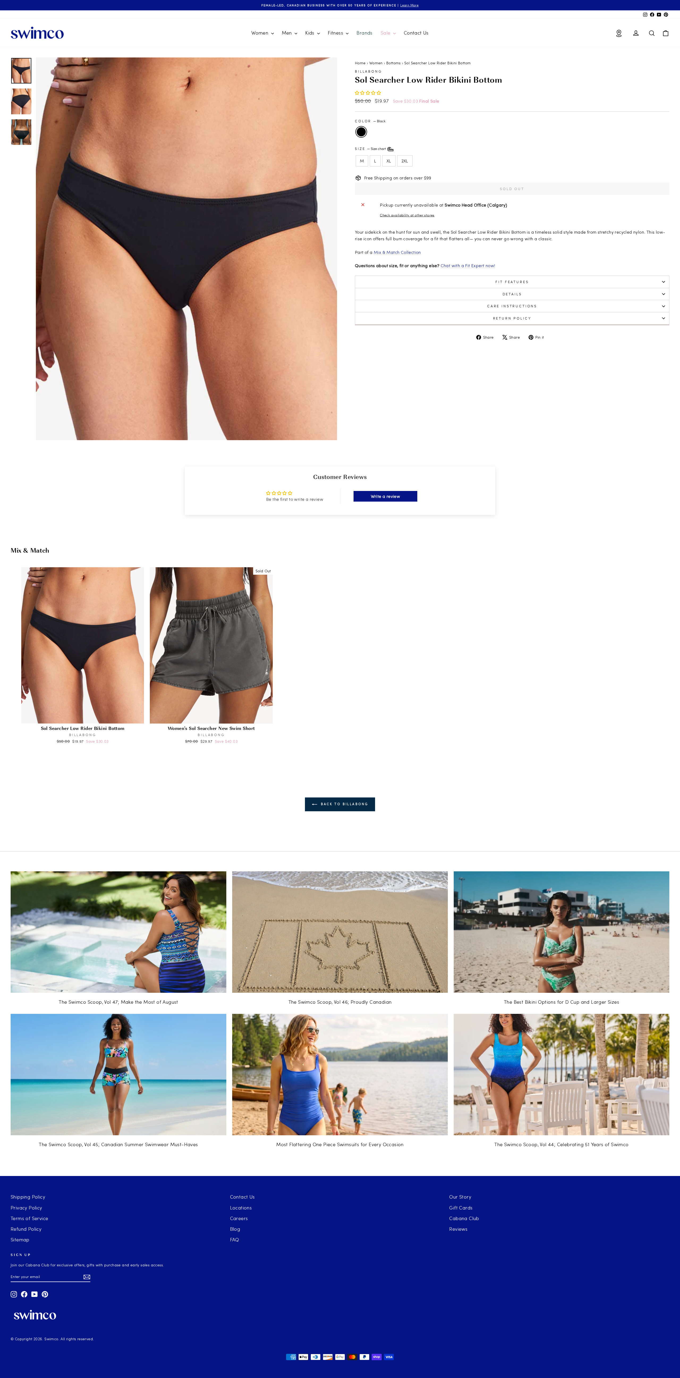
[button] (368, 92)
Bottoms (393, 62)
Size (371, 148)
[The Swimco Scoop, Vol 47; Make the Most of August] (118, 932)
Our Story (460, 1196)
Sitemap (20, 1239)
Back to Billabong (343, 804)
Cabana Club (464, 1218)
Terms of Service (29, 1218)
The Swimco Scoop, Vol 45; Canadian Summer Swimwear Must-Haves (118, 1144)
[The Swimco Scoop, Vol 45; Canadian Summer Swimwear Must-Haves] (118, 1074)
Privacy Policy (26, 1207)
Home (360, 62)
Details (512, 294)
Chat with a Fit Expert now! (468, 265)
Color (370, 121)
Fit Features (512, 281)
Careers (239, 1218)
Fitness (336, 32)
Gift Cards (461, 1207)
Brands (364, 32)
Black (361, 132)
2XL (404, 160)
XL (388, 160)
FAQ (234, 1239)
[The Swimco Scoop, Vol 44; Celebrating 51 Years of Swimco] (561, 1074)
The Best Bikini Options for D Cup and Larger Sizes (561, 1001)
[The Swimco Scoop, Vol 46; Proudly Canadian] (340, 932)
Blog (235, 1228)
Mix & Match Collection (397, 252)
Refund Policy (26, 1228)
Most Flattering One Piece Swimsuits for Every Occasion (340, 1144)
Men (288, 32)
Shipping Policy (28, 1196)
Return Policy (512, 318)
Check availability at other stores (407, 215)
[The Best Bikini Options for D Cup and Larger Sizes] (561, 932)
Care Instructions (512, 306)
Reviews (458, 1228)
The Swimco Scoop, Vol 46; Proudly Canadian (340, 1001)
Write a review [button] (385, 496)
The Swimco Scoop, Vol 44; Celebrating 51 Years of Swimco (561, 1144)
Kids (310, 32)
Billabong (368, 71)
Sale (386, 32)
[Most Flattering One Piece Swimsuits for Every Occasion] (340, 1074)
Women (260, 32)
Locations (241, 1207)
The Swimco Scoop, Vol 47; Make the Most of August (118, 1001)
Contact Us (416, 32)
